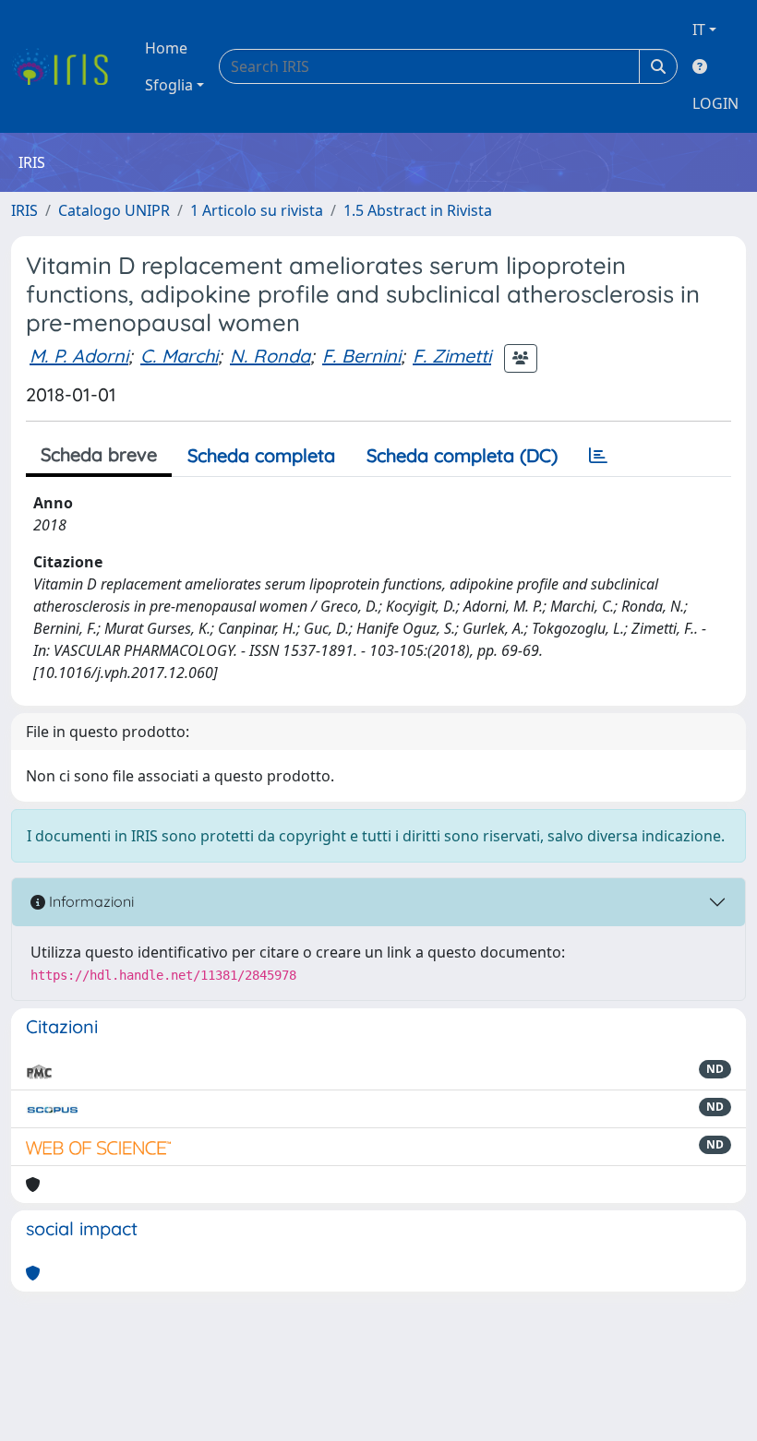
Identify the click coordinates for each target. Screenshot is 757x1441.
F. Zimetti (452, 355)
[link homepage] (67, 66)
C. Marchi (179, 355)
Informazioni (89, 901)
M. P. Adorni (79, 355)
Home (166, 48)
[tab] (598, 455)
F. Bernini (361, 355)
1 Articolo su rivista (256, 210)
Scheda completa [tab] (261, 455)
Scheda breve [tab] (99, 454)
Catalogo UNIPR (114, 210)
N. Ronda (270, 355)
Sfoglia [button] (169, 85)
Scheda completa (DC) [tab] (462, 455)
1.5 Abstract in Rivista (417, 210)
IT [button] (698, 29)
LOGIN (715, 103)
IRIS (24, 210)
